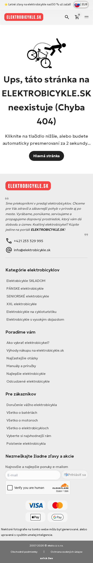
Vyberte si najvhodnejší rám (28, 436)
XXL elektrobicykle (21, 304)
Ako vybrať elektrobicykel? (27, 342)
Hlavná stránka (46, 156)
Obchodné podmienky (24, 551)
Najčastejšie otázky (22, 358)
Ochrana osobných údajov (66, 551)
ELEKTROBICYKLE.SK (47, 230)
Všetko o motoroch (22, 420)
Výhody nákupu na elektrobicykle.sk (35, 350)
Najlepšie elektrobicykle (26, 373)
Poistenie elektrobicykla (26, 443)
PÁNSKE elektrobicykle (25, 288)
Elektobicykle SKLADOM (25, 280)
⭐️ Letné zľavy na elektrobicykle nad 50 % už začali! (37, 4)
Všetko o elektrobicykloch (27, 428)
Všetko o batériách (21, 412)
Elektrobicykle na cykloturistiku (31, 311)
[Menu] (86, 17)
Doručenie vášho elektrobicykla (31, 405)
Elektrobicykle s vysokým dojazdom (35, 319)
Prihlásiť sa (77, 474)
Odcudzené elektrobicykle (28, 381)
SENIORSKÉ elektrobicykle (27, 296)
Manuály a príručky (21, 366)
